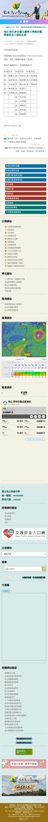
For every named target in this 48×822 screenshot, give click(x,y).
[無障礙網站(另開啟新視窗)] (24, 751)
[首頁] (2, 27)
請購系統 (10, 242)
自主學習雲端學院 (11, 310)
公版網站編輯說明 (14, 226)
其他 (6, 522)
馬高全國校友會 (12, 170)
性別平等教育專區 (11, 694)
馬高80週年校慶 (13, 166)
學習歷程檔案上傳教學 (13, 282)
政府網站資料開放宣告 (24, 743)
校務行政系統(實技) (14, 180)
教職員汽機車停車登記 (15, 266)
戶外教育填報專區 (13, 212)
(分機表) (23, 807)
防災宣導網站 (10, 691)
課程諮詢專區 (11, 207)
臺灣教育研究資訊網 (12, 721)
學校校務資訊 (10, 513)
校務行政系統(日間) (14, 175)
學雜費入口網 (10, 673)
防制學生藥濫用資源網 (13, 706)
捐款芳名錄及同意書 (15, 260)
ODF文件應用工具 (14, 251)
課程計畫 (9, 189)
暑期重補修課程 (12, 198)
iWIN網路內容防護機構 (13, 727)
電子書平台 (9, 685)
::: (2, 160)
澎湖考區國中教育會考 (13, 676)
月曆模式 (6, 591)
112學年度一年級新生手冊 (15, 279)
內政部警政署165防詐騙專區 (15, 715)
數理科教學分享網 (11, 724)
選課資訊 (9, 193)
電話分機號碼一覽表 (15, 263)
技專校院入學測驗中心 (13, 712)
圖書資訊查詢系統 (11, 682)
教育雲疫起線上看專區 (13, 304)
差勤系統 (10, 230)
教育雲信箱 (11, 236)
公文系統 (10, 233)
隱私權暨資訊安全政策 (24, 739)
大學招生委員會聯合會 (13, 709)
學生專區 (8, 516)
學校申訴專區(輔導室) (13, 288)
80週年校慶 (26, 577)
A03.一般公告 (10, 44)
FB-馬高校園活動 (38, 577)
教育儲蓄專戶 (10, 697)
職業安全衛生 (12, 257)
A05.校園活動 (19, 44)
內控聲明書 (11, 245)
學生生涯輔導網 (11, 285)
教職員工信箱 (12, 239)
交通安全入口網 (11, 718)
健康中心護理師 (32, 41)
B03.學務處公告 (29, 44)
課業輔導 (9, 203)
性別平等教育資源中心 (13, 703)
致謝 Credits (24, 819)
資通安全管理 (12, 254)
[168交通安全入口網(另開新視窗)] (24, 537)
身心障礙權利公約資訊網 (14, 730)
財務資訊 (8, 519)
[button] (24, 22)
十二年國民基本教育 (12, 700)
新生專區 (9, 184)
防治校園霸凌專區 (11, 307)
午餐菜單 (8, 291)
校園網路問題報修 (14, 248)
